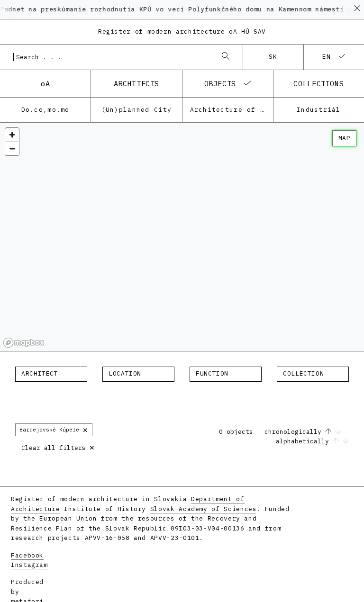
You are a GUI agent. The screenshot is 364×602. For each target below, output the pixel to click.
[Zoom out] (12, 148)
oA (45, 83)
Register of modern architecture (182, 31)
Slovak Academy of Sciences (203, 509)
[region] (182, 237)
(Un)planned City (136, 110)
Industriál (319, 110)
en (326, 57)
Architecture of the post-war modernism (231, 110)
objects (220, 83)
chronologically (294, 432)
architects (136, 83)
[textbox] (51, 373)
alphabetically (304, 441)
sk (273, 57)
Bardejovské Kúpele (53, 429)
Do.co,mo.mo (45, 110)
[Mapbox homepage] (24, 342)
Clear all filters (58, 447)
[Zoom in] (12, 135)
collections (318, 83)
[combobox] (112, 57)
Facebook (27, 555)
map (344, 138)
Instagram (29, 565)
